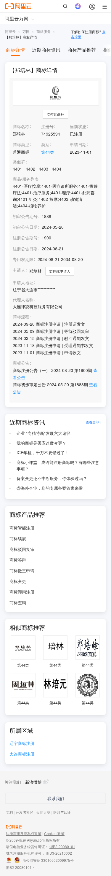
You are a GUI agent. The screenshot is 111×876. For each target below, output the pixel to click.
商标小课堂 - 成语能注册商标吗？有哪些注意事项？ (58, 465)
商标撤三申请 (21, 570)
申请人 (19, 270)
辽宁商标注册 (21, 743)
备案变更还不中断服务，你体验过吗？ (52, 478)
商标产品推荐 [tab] (81, 49)
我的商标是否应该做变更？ (41, 443)
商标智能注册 (21, 528)
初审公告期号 (25, 216)
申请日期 (78, 144)
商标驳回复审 (21, 549)
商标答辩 (17, 560)
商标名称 (21, 126)
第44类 (47, 152)
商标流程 (21, 316)
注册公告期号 (25, 238)
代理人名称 (23, 300)
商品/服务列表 (26, 179)
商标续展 (17, 538)
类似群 (19, 162)
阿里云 (10, 31)
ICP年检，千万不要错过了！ (43, 452)
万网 (26, 31)
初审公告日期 (25, 227)
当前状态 (78, 126)
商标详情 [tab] (15, 49)
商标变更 (17, 581)
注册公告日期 (25, 249)
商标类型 (21, 144)
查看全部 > (94, 422)
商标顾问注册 (21, 592)
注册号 (47, 126)
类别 (45, 144)
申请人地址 (23, 282)
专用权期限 (23, 259)
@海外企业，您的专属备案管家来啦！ (52, 488)
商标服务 (43, 31)
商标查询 (17, 602)
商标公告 (21, 363)
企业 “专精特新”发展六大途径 (43, 433)
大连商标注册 (21, 754)
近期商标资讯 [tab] (46, 49)
